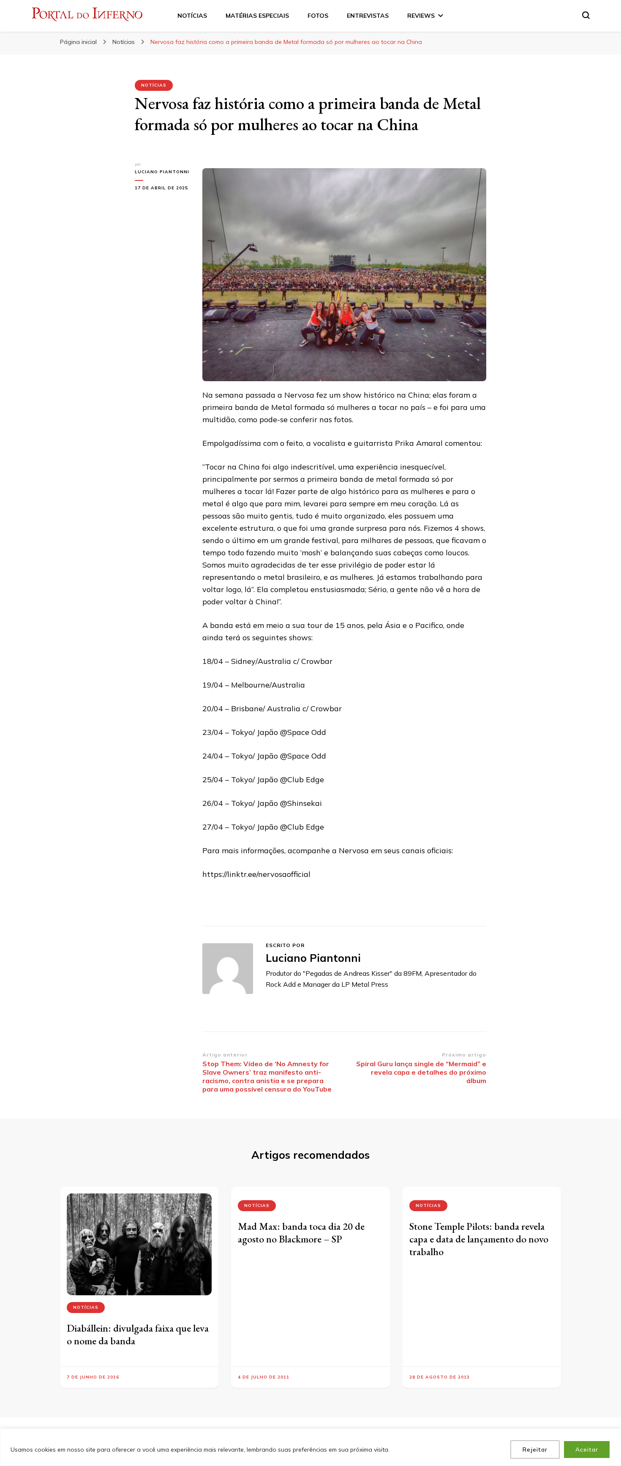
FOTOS (318, 15)
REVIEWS (421, 15)
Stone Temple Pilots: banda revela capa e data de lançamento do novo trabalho (478, 1239)
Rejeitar (535, 1449)
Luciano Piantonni (162, 172)
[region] (310, 1447)
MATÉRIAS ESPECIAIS (257, 15)
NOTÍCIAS (192, 15)
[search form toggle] (586, 15)
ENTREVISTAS (368, 15)
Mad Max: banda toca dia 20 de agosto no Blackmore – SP (301, 1232)
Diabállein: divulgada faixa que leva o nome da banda (138, 1334)
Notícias (153, 85)
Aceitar (586, 1449)
